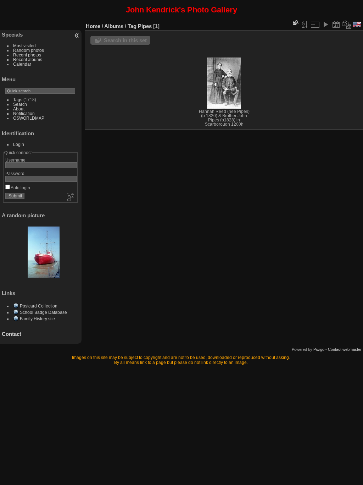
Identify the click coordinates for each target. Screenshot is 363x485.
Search (20, 104)
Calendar (22, 64)
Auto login (20, 187)
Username (15, 160)
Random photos (28, 50)
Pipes (145, 26)
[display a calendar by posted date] (336, 24)
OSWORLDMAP (28, 118)
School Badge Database (43, 312)
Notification (24, 113)
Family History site (37, 318)
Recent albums (27, 59)
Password (14, 173)
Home (93, 26)
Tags (17, 99)
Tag (132, 26)
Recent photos (27, 55)
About (18, 109)
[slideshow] (325, 24)
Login (18, 144)
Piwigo (318, 349)
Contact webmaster (345, 349)
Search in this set (125, 40)
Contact (11, 334)
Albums (113, 26)
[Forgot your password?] (70, 197)
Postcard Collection (38, 306)
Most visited (24, 45)
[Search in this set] (295, 22)
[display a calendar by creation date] (346, 24)
